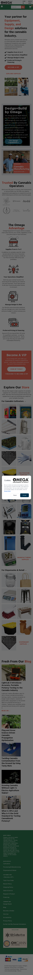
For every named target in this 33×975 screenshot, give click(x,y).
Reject (15, 495)
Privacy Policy (7, 491)
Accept (24, 495)
